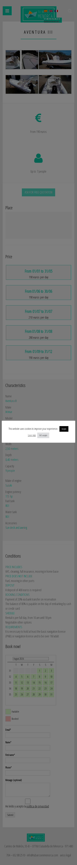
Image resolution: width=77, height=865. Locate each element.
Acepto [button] (64, 428)
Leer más (32, 435)
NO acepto (43, 435)
